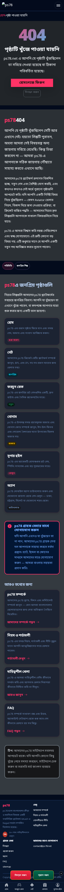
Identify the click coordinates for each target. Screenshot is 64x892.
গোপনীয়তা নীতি (40, 820)
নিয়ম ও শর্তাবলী (40, 815)
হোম (2, 16)
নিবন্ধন (6, 846)
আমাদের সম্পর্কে (40, 810)
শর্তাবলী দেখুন (16, 659)
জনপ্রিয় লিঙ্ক (22, 266)
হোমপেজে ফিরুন (32, 83)
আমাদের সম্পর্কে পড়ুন (21, 622)
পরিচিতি (8, 266)
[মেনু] (58, 5)
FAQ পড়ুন (14, 731)
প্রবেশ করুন (8, 851)
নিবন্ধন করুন (32, 92)
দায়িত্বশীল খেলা (40, 825)
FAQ (5, 861)
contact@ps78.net (42, 846)
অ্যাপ (5, 856)
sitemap (7, 866)
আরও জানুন (15, 695)
